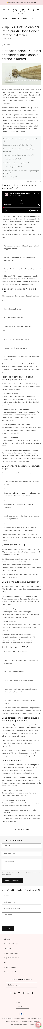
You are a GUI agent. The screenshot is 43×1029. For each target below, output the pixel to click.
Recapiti (31, 1024)
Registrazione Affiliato (12, 958)
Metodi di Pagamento (11, 953)
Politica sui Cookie (10, 972)
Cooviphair (10, 1018)
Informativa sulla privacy (12, 1021)
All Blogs (12, 18)
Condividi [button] (7, 45)
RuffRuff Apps (32, 181)
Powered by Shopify (19, 1018)
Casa (5, 18)
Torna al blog (23, 829)
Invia (8, 928)
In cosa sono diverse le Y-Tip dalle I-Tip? (18, 145)
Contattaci (7, 948)
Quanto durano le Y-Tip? (12, 159)
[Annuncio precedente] (4, 2)
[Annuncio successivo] (39, 2)
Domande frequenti (10, 177)
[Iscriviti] (34, 985)
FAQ (5, 962)
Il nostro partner (10, 967)
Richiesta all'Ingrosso (12, 944)
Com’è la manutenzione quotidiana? (16, 163)
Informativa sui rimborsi (34, 1018)
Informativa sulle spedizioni (19, 1024)
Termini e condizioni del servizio (30, 1021)
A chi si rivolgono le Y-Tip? (12, 167)
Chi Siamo (7, 939)
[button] (4, 10)
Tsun (40, 181)
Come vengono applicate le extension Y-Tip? (19, 155)
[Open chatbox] (38, 1025)
